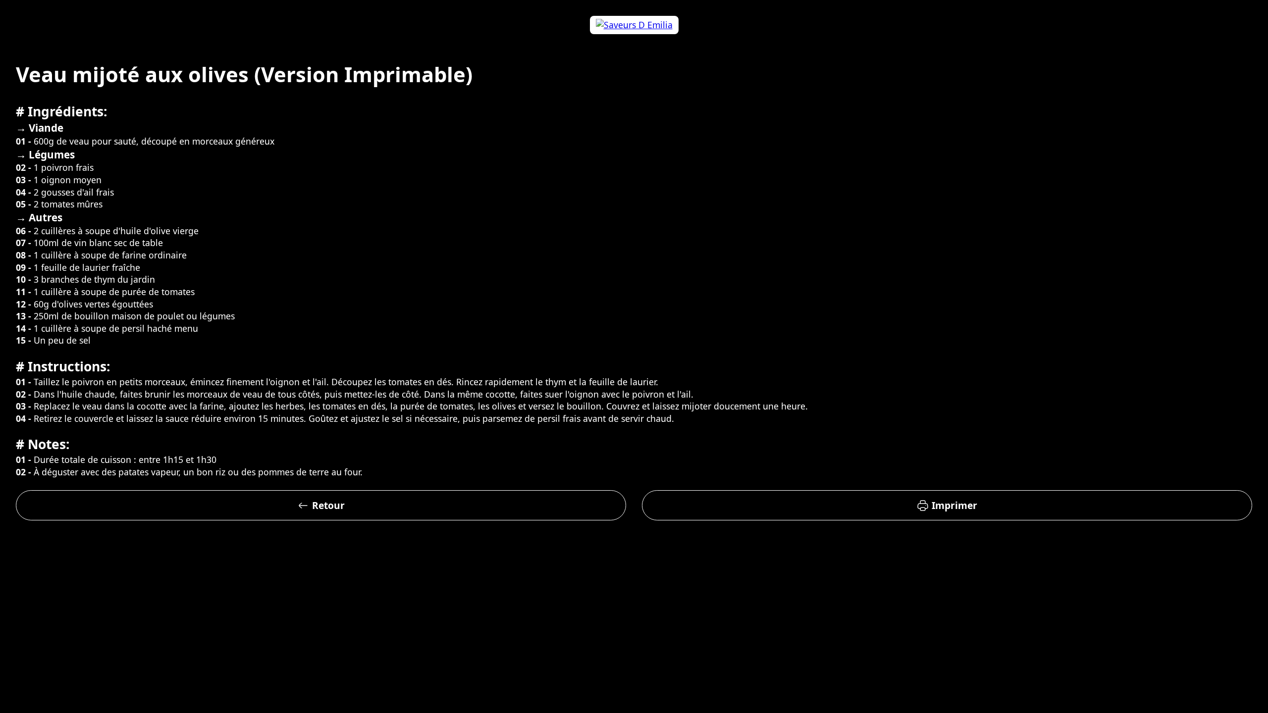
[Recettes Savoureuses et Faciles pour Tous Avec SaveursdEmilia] (634, 25)
